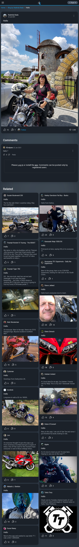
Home (3, 8)
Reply (14, 155)
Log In (20, 165)
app (36, 165)
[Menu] (74, 16)
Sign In (73, 2)
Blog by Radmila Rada (15, 8)
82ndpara (9, 148)
